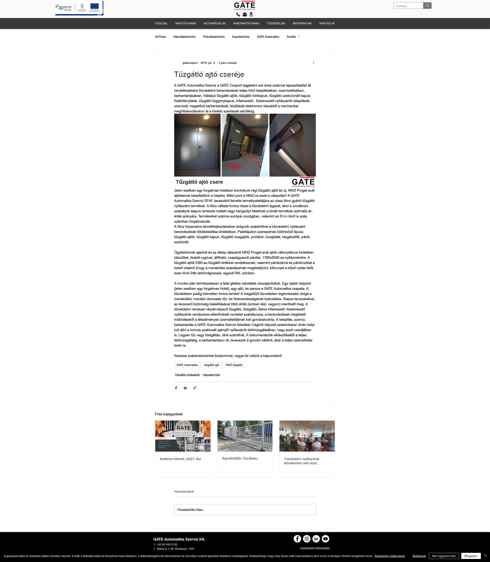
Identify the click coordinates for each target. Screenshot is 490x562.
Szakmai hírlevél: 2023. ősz (180, 459)
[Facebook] (297, 538)
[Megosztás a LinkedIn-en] (185, 388)
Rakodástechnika (184, 36)
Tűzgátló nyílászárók (187, 374)
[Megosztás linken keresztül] (195, 388)
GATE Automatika (268, 36)
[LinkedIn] (316, 538)
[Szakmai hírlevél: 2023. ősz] (183, 436)
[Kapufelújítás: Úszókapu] (245, 436)
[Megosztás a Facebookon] (176, 388)
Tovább (291, 36)
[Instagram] (306, 538)
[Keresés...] (427, 5)
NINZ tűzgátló (234, 365)
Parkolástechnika (214, 36)
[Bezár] (485, 556)
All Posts (160, 36)
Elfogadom (471, 556)
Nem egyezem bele (444, 556)
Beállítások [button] (419, 556)
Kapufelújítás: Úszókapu (240, 458)
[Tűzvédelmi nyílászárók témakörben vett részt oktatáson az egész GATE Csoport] (307, 436)
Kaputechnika (240, 36)
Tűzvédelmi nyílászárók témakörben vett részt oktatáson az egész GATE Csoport (303, 461)
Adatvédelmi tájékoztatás (390, 556)
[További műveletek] (313, 62)
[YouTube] (325, 538)
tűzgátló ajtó (211, 365)
